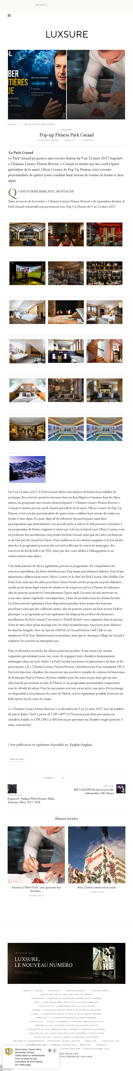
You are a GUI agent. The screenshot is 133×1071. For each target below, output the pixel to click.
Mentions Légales (76, 991)
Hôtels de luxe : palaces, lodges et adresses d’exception (66, 1037)
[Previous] (52, 5)
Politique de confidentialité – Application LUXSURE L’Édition (46, 1041)
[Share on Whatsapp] (82, 778)
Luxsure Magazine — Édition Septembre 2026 (84, 1049)
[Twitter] (60, 44)
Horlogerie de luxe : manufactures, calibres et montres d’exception (66, 1029)
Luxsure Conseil (100, 991)
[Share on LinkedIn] (78, 778)
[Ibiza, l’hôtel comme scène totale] (96, 854)
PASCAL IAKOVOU (83, 114)
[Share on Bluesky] (88, 778)
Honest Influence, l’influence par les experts (66, 994)
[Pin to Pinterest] (75, 778)
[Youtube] (73, 44)
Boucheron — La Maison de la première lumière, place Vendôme (66, 998)
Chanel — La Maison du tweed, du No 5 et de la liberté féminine (66, 1014)
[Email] (78, 44)
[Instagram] (64, 44)
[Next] (56, 5)
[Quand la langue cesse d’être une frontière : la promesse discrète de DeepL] (37, 84)
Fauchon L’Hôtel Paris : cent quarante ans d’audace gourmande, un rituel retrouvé (95, 105)
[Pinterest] (69, 44)
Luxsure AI (55, 991)
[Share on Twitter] (72, 778)
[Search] (123, 15)
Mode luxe (91, 1041)
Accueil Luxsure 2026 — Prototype (71, 1045)
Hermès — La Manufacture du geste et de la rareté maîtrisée (66, 1010)
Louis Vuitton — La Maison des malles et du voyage (66, 1006)
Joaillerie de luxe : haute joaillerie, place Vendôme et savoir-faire (66, 1033)
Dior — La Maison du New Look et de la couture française (66, 1002)
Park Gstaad (17, 759)
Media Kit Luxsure (33, 991)
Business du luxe (37, 1045)
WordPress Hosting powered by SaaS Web (66, 1056)
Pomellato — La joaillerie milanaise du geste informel (66, 1018)
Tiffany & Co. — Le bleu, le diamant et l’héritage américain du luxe (66, 1021)
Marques (101, 1045)
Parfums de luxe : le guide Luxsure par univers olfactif (66, 1025)
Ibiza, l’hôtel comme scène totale (97, 887)
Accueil (12, 124)
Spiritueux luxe (111, 1041)
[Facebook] (55, 44)
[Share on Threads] (85, 778)
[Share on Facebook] (69, 778)
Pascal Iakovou (24, 114)
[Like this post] (65, 778)
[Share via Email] (91, 778)
